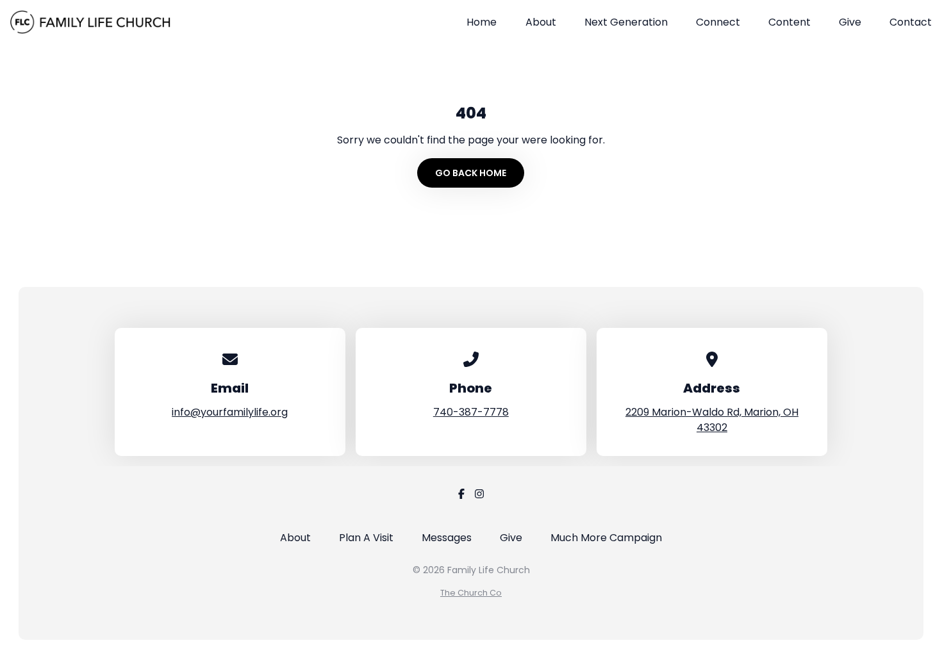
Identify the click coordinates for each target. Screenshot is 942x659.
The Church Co (471, 592)
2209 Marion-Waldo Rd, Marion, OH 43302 (711, 420)
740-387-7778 (471, 412)
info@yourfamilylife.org (230, 412)
